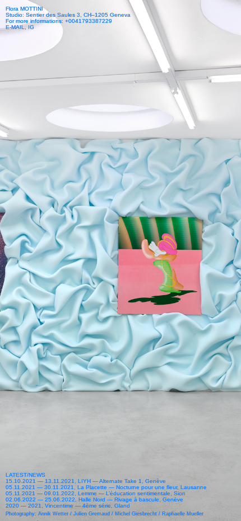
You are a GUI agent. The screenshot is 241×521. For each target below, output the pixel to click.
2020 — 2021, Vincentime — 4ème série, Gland (68, 506)
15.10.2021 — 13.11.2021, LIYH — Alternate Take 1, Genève (86, 481)
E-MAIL (15, 27)
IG (31, 27)
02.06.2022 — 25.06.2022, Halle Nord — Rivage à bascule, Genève (94, 499)
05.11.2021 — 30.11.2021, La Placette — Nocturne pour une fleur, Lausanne (106, 487)
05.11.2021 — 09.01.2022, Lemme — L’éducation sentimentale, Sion (96, 493)
